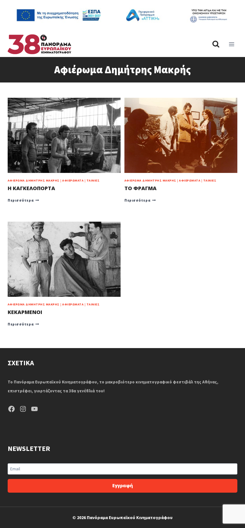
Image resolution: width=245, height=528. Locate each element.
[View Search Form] (215, 44)
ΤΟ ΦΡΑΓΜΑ (140, 188)
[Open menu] (231, 44)
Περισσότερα (23, 200)
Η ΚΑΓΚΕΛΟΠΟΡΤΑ (31, 188)
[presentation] (64, 135)
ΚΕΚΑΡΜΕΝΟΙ (25, 312)
